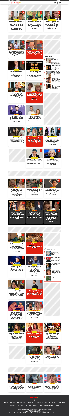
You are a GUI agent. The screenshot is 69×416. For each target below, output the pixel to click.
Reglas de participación (48, 405)
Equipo (40, 405)
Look (50, 402)
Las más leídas (48, 56)
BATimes (63, 402)
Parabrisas (34, 402)
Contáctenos (28, 405)
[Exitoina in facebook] (57, 3)
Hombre (29, 402)
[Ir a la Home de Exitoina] (16, 3)
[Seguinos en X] (60, 3)
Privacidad (35, 405)
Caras (10, 402)
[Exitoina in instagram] (55, 3)
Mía (55, 402)
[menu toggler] (9, 2)
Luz (52, 402)
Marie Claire (19, 402)
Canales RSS (12, 405)
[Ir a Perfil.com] (58, 1)
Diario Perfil (6, 402)
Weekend (39, 402)
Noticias (14, 402)
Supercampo (44, 402)
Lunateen (59, 402)
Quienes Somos (20, 405)
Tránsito (57, 405)
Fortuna (24, 402)
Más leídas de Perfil (49, 249)
